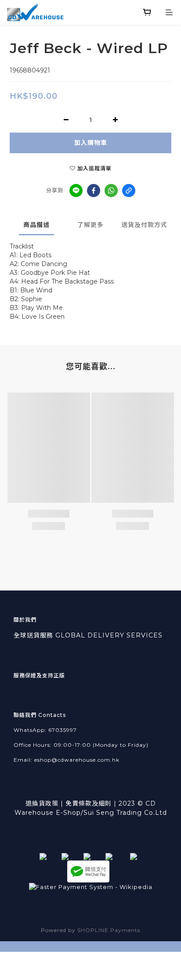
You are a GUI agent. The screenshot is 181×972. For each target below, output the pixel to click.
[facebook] (93, 190)
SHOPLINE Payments (108, 930)
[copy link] (128, 190)
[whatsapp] (111, 190)
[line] (76, 190)
